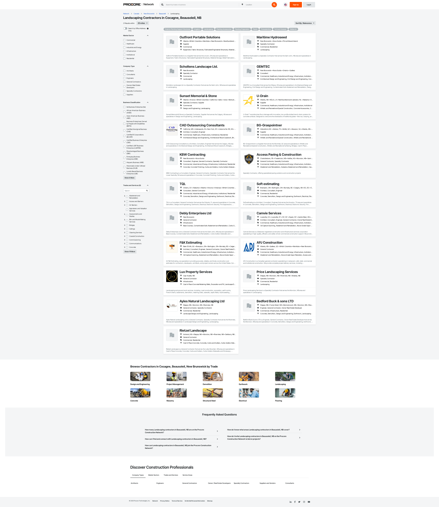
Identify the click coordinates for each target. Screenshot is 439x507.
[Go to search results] (147, 190)
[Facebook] (295, 502)
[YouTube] (309, 502)
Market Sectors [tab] (153, 475)
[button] (124, 40)
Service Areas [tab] (187, 475)
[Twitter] (299, 502)
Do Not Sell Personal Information (195, 501)
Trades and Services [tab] (171, 475)
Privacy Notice (164, 501)
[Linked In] (291, 502)
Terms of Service (177, 501)
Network (148, 4)
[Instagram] (304, 502)
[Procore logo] (132, 4)
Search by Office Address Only (137, 29)
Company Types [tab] (138, 475)
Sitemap (209, 501)
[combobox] (258, 5)
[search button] (274, 4)
